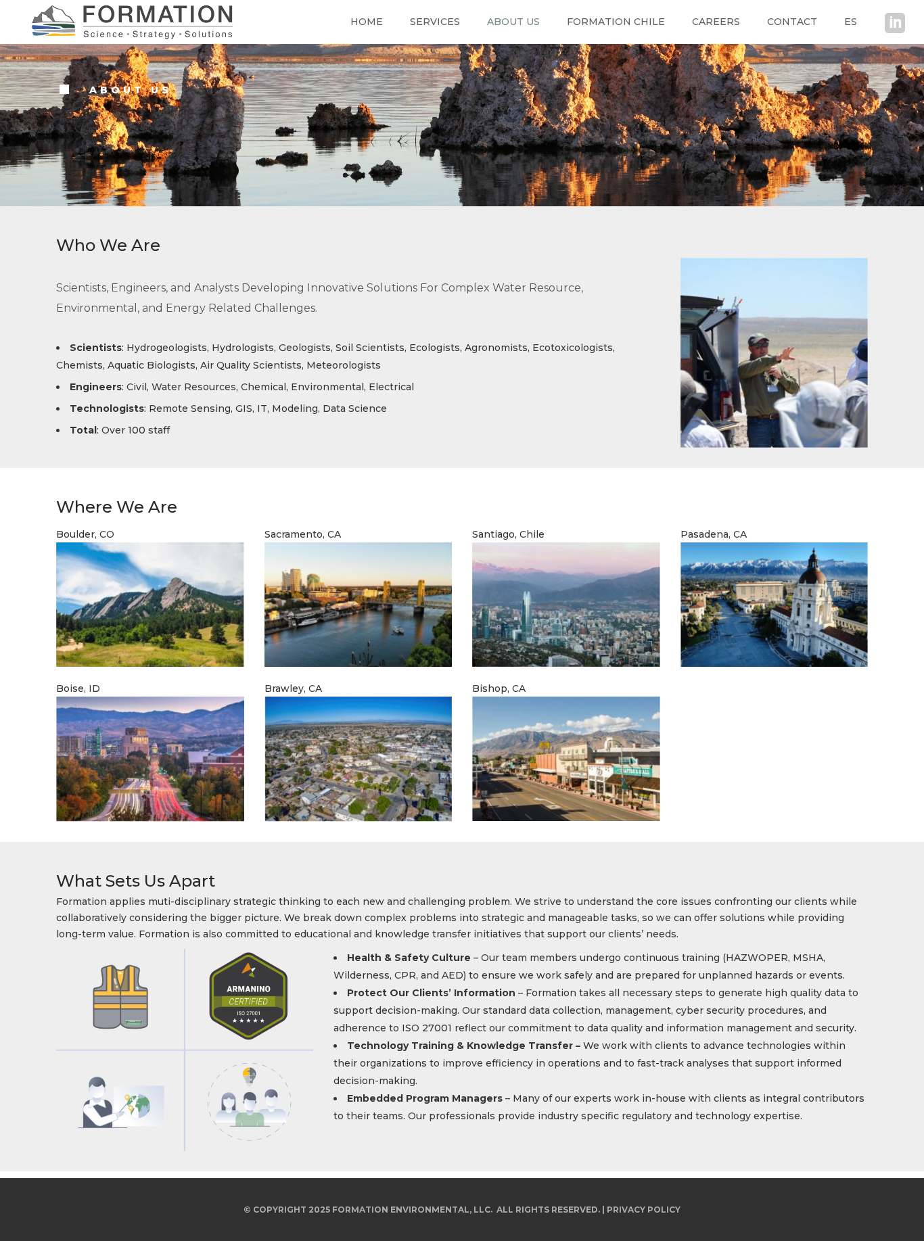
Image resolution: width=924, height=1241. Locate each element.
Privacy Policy (643, 1209)
